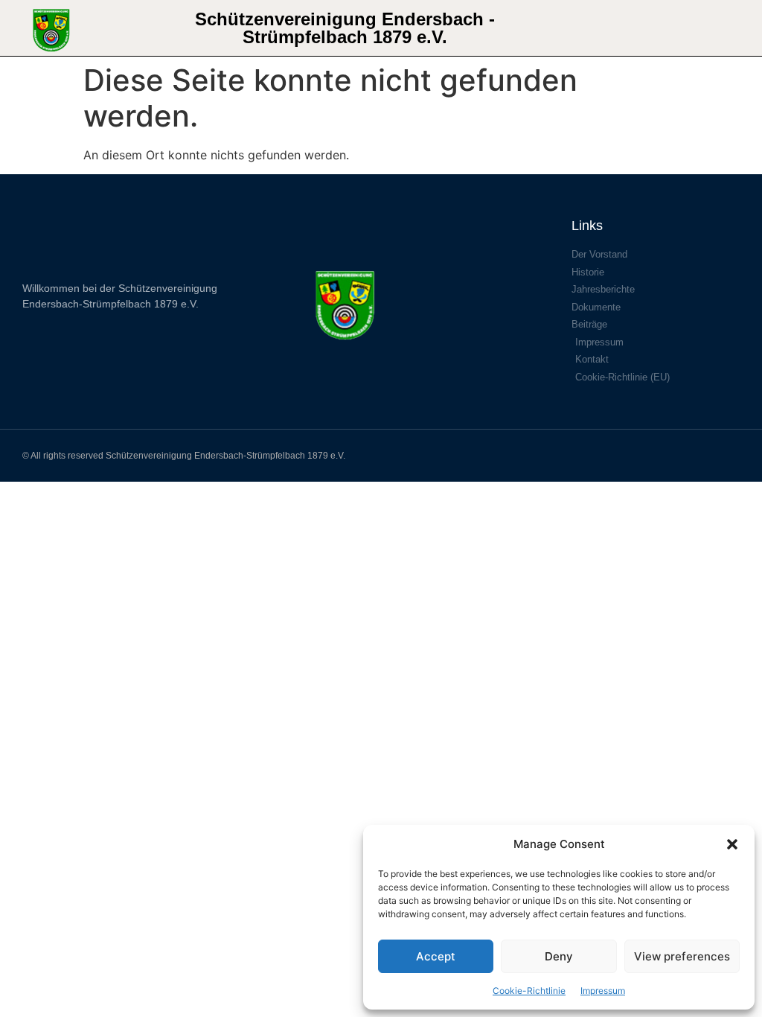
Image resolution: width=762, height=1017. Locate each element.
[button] (732, 844)
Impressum (602, 990)
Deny (559, 956)
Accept (435, 956)
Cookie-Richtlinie (529, 990)
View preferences (682, 956)
